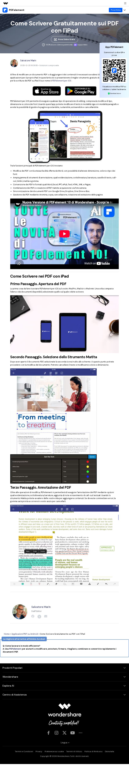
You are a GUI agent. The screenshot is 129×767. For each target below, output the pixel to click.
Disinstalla (109, 751)
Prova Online (116, 10)
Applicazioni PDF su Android (24, 634)
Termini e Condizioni (24, 751)
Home (7, 634)
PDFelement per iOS (62, 80)
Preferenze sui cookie (54, 751)
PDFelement (15, 649)
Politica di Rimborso (93, 751)
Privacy (39, 751)
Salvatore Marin (28, 60)
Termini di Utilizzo (74, 751)
